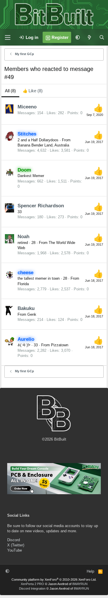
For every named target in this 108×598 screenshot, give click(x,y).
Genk (31, 314)
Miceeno (27, 107)
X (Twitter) (15, 545)
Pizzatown (59, 345)
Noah (23, 236)
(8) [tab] (10, 90)
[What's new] (89, 37)
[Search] (102, 37)
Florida (23, 284)
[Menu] (7, 37)
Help (90, 571)
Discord (13, 540)
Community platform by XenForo (54, 579)
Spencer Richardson (41, 205)
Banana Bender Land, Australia (43, 145)
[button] (77, 37)
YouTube (14, 550)
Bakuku (26, 308)
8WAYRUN (80, 584)
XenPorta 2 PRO (32, 584)
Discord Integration (32, 588)
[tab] (32, 90)
